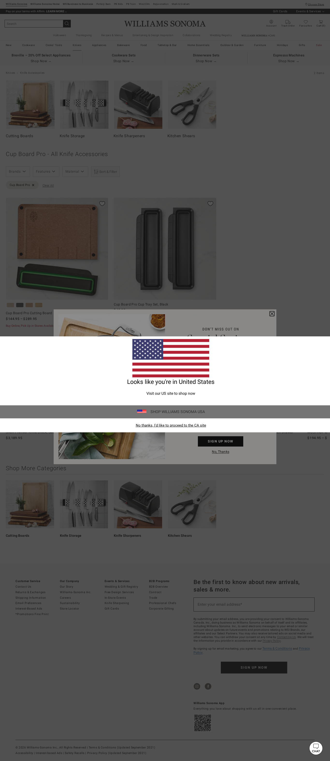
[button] (316, 748)
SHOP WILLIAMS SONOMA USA (178, 411)
